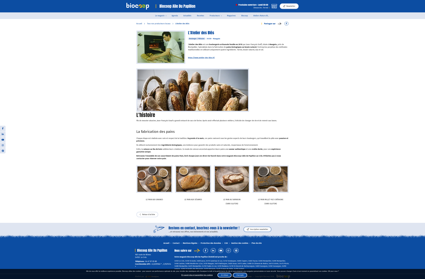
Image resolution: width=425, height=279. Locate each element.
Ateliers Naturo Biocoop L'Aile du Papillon (263, 16)
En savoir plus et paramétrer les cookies (197, 275)
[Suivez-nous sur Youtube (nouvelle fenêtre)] (3, 139)
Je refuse (224, 275)
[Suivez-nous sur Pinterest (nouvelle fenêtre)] (3, 150)
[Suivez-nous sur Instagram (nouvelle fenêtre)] (3, 145)
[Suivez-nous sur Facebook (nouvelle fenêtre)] (3, 128)
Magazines (231, 16)
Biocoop (244, 16)
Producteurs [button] (215, 16)
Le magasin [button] (159, 16)
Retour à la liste (148, 214)
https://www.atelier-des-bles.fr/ (201, 58)
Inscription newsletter (259, 229)
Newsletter (290, 6)
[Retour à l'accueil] (137, 6)
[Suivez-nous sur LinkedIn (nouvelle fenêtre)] (3, 134)
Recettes (200, 16)
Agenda (175, 16)
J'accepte (240, 275)
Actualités (187, 16)
